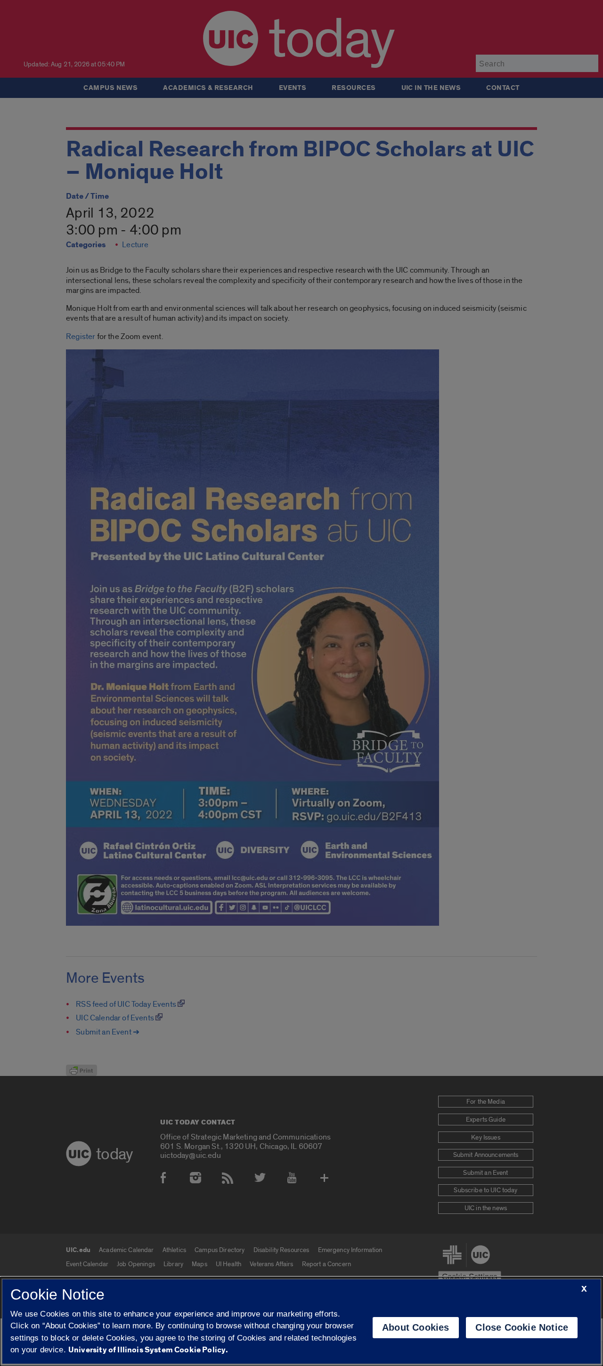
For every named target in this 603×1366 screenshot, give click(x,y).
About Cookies (415, 1327)
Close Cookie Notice (521, 1327)
